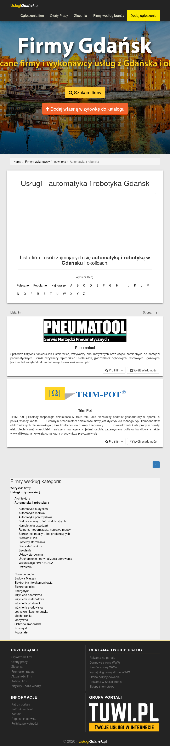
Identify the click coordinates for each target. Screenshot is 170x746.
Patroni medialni (22, 709)
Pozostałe (25, 567)
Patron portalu (20, 704)
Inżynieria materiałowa (29, 599)
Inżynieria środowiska (29, 607)
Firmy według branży (108, 15)
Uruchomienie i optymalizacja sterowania (45, 558)
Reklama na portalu (102, 657)
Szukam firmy (87, 92)
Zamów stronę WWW (103, 667)
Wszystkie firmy (20, 488)
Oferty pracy (19, 662)
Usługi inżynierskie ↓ (25, 492)
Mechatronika (23, 616)
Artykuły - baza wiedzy (26, 686)
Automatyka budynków (33, 509)
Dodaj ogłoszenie (143, 15)
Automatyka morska (32, 513)
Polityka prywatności (24, 723)
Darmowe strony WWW (105, 662)
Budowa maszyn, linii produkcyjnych (42, 521)
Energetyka (22, 591)
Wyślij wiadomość (145, 370)
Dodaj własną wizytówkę (86, 108)
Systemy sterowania (32, 542)
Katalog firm (19, 681)
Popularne (40, 285)
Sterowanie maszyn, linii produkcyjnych (44, 534)
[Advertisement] (85, 223)
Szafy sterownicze (30, 546)
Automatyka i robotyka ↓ (32, 502)
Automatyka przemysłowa (35, 517)
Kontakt (16, 714)
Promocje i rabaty (22, 671)
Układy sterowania (31, 554)
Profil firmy (115, 370)
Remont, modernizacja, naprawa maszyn (45, 529)
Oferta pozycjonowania (105, 677)
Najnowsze (58, 285)
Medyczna (21, 620)
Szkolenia (25, 550)
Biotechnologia (24, 574)
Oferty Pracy (59, 15)
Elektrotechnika (25, 586)
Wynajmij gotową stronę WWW (110, 672)
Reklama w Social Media (106, 682)
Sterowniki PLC (28, 538)
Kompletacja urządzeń (33, 525)
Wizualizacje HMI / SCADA (36, 563)
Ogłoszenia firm (32, 15)
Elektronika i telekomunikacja (33, 582)
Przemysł (21, 628)
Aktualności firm (21, 676)
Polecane (23, 285)
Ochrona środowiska (28, 624)
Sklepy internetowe (102, 686)
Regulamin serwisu (23, 719)
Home (17, 161)
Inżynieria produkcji (27, 603)
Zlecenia (80, 15)
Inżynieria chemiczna (28, 595)
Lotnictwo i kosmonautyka (31, 611)
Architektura (22, 498)
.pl (24, 5)
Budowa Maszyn (25, 578)
